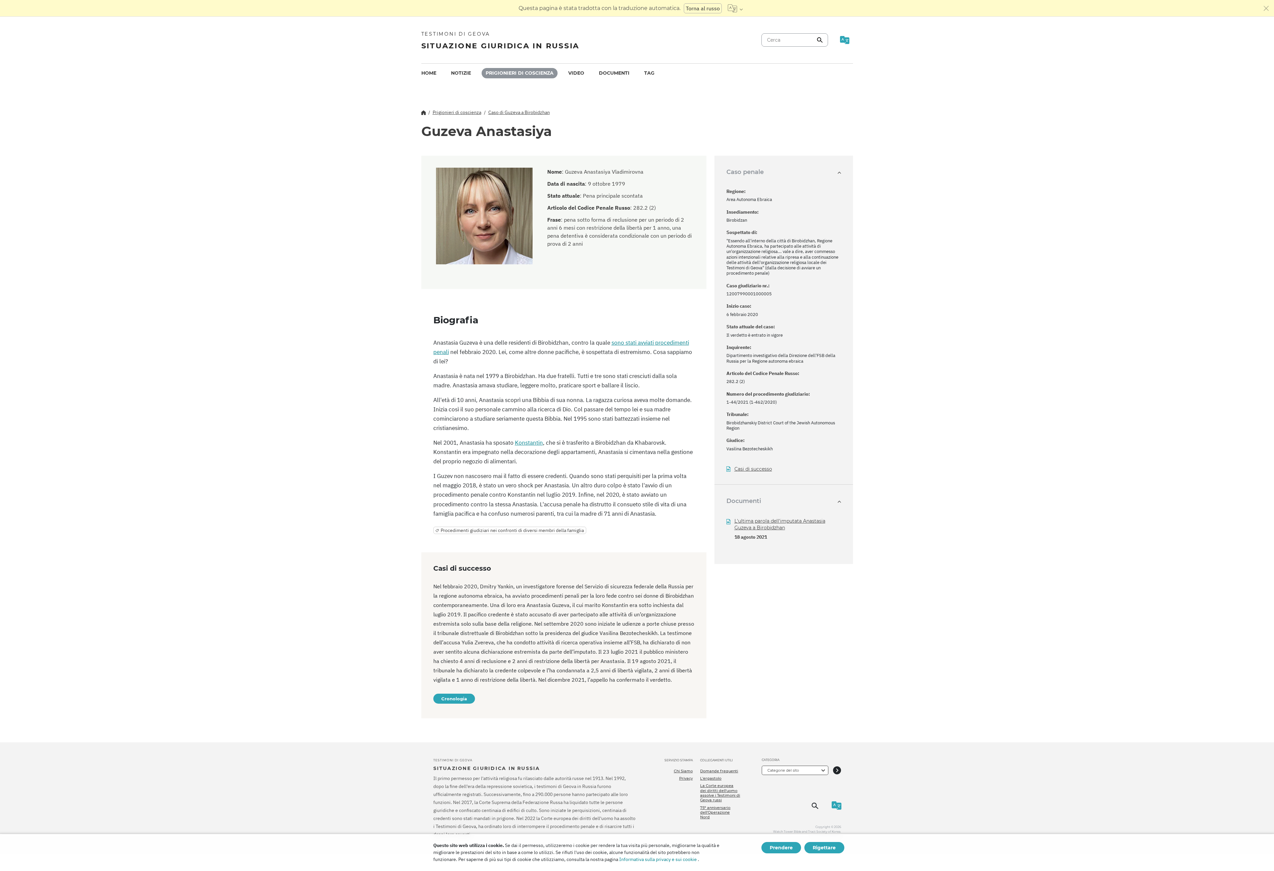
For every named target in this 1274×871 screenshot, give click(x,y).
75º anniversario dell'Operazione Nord (715, 812)
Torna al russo (703, 8)
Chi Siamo (683, 771)
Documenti (614, 73)
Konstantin (529, 442)
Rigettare (824, 848)
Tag (649, 73)
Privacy (686, 778)
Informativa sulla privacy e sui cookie (658, 859)
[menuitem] (428, 73)
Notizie (461, 73)
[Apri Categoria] (837, 770)
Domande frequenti (719, 771)
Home (428, 73)
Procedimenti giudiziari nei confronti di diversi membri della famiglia (512, 530)
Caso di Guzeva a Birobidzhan (519, 112)
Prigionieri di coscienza (520, 73)
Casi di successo (753, 469)
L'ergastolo (710, 778)
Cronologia (454, 698)
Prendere (781, 848)
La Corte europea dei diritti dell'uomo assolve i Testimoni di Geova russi (720, 792)
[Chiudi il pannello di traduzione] (1266, 8)
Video (576, 73)
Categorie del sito (783, 770)
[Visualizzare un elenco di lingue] (735, 8)
